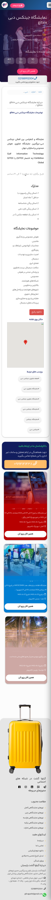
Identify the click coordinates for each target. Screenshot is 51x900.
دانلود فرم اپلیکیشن (36, 851)
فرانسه (41, 670)
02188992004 (37, 889)
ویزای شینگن (39, 861)
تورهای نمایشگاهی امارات (34, 828)
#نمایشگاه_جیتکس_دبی (31, 409)
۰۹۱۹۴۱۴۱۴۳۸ (23, 464)
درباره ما (40, 840)
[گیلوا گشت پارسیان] (5, 5)
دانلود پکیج (37, 312)
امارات (33, 92)
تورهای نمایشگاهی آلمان (34, 807)
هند (42, 599)
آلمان (42, 526)
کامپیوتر (29, 35)
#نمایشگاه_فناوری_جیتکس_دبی (28, 399)
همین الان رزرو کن (27, 71)
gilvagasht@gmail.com (34, 894)
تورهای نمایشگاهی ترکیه (34, 823)
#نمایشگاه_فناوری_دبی (31, 389)
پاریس (35, 670)
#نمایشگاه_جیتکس (32, 419)
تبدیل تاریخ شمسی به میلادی (33, 856)
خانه (40, 92)
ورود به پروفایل (17, 6)
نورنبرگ (36, 526)
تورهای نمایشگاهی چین (34, 813)
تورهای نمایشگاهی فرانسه (33, 818)
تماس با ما (40, 845)
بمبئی (37, 599)
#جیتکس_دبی (34, 429)
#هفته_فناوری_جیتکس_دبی (29, 378)
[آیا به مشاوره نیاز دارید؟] (44, 894)
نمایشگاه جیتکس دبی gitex (11, 92)
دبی (26, 92)
